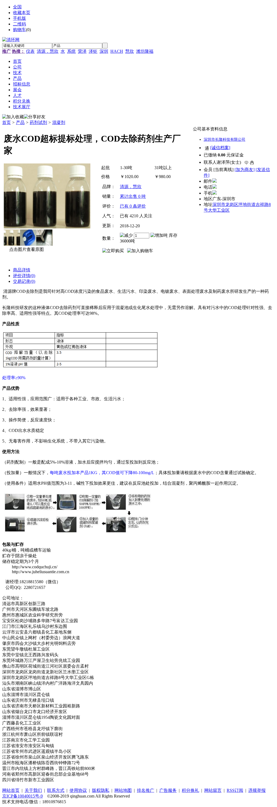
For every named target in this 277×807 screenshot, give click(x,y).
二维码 (19, 24)
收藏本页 (21, 12)
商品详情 (21, 270)
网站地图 (123, 790)
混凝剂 (58, 122)
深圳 (104, 51)
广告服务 (168, 790)
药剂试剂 (38, 122)
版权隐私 (100, 790)
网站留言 (213, 790)
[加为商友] (245, 169)
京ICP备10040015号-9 (22, 796)
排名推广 (145, 790)
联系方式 (55, 790)
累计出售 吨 (133, 196)
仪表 (30, 51)
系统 (71, 51)
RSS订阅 (235, 790)
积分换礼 (190, 790)
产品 (20, 122)
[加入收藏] (13, 117)
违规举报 (257, 790)
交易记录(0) (24, 281)
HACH (116, 51)
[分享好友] (34, 117)
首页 (6, 122)
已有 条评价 (133, 206)
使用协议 (78, 790)
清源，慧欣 (47, 51)
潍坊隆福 (144, 51)
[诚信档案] (220, 147)
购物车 (19, 29)
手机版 (19, 18)
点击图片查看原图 (26, 249)
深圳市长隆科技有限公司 (224, 139)
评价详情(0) (24, 275)
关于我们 (33, 790)
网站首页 (10, 790)
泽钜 (93, 51)
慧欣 (129, 51)
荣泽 (82, 51)
